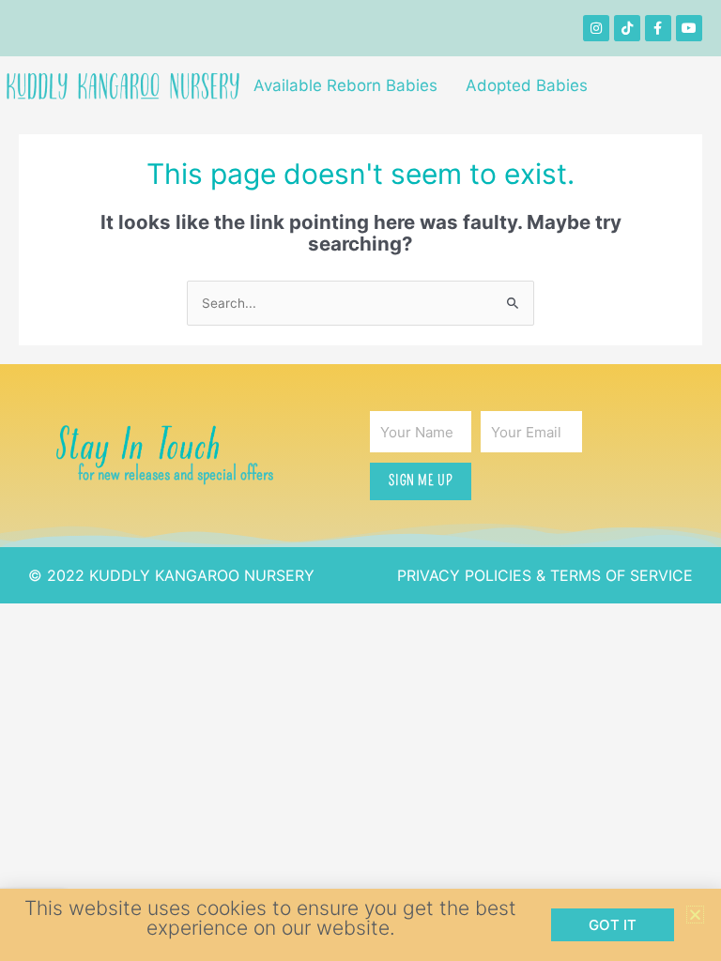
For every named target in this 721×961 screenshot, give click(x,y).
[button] (695, 915)
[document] (360, 480)
